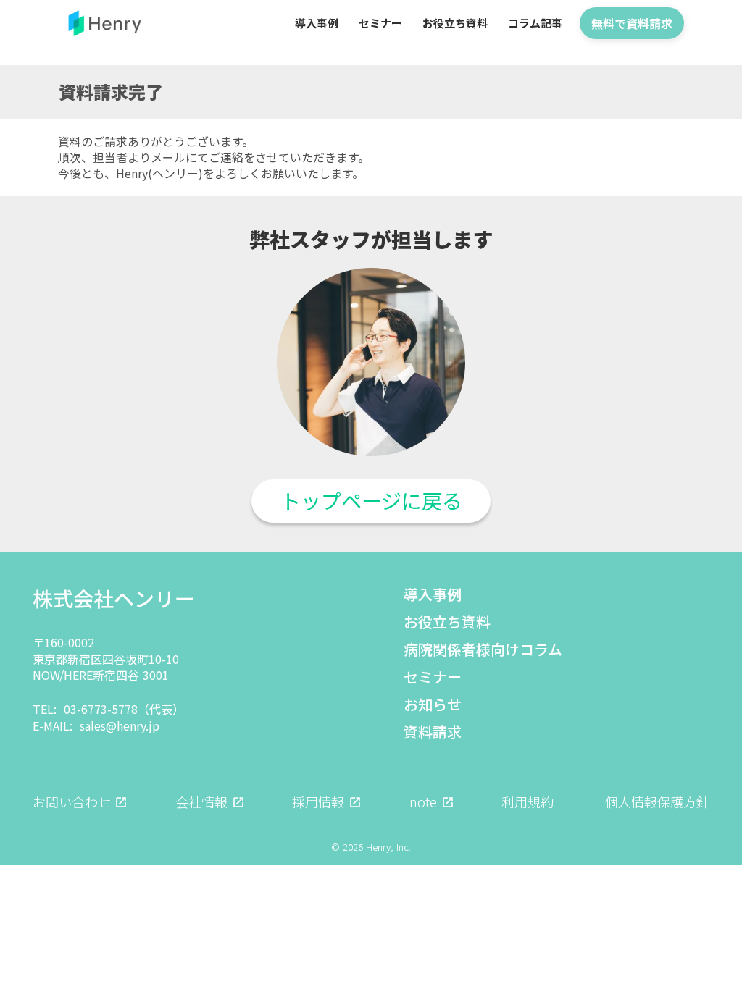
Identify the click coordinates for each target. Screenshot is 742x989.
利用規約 (527, 802)
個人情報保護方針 (657, 802)
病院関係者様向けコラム (483, 649)
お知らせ (433, 704)
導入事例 (433, 594)
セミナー (433, 677)
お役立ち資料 (447, 622)
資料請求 (433, 732)
